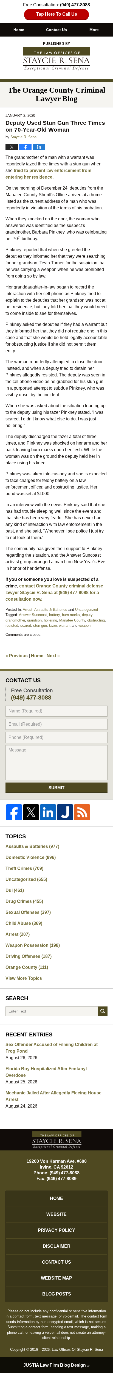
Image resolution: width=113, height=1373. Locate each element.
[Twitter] (30, 812)
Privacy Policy (56, 1230)
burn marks (71, 615)
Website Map (56, 1278)
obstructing (96, 620)
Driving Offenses (28, 956)
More (94, 29)
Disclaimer (56, 1246)
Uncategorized (86, 610)
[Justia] (65, 812)
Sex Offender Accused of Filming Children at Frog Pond (51, 1047)
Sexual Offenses (28, 912)
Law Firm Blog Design (54, 1365)
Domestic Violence (30, 857)
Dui (14, 890)
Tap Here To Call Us (56, 14)
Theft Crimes (24, 868)
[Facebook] (13, 812)
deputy (87, 615)
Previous (16, 655)
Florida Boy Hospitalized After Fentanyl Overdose (46, 1072)
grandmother (15, 620)
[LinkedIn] (47, 812)
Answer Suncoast (33, 615)
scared (25, 625)
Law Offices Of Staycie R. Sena (77, 1349)
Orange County (26, 967)
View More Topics (23, 978)
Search (103, 1011)
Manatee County (72, 620)
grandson (34, 620)
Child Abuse (23, 923)
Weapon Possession (32, 945)
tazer (53, 625)
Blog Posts (56, 1294)
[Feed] (82, 812)
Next (53, 655)
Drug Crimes (24, 901)
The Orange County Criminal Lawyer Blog (56, 56)
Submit (56, 787)
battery (54, 615)
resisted (11, 625)
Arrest (27, 610)
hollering (50, 620)
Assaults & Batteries (50, 610)
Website (56, 1214)
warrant (64, 625)
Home (18, 29)
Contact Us (56, 29)
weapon (84, 625)
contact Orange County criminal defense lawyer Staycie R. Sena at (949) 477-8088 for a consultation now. (54, 592)
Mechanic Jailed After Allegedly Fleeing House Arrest (53, 1096)
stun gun (40, 625)
